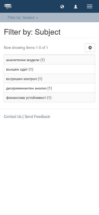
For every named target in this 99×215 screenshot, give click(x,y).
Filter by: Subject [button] (22, 17)
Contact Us (13, 116)
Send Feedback (37, 116)
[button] (62, 6)
